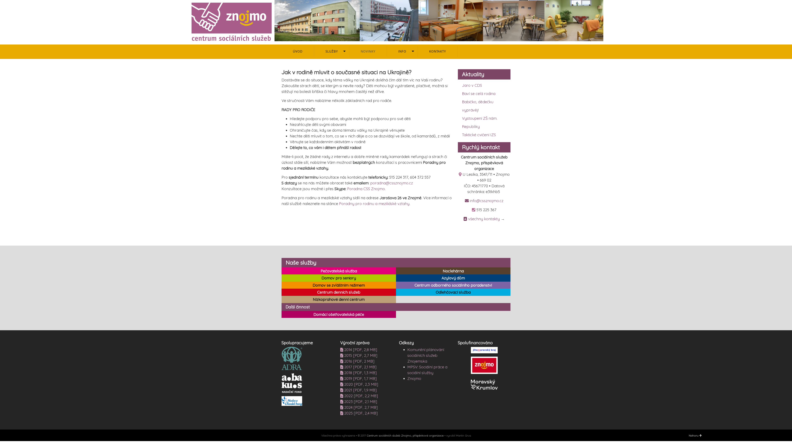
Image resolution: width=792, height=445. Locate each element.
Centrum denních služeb (338, 292)
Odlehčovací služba (453, 292)
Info (402, 51)
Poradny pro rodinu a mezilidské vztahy (374, 203)
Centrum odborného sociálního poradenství (453, 285)
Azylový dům (453, 278)
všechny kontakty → (485, 218)
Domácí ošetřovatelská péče (339, 314)
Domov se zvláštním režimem (339, 285)
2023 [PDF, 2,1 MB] (360, 401)
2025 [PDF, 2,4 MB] (360, 413)
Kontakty (437, 51)
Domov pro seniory (339, 278)
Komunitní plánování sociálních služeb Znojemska (425, 355)
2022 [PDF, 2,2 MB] (360, 395)
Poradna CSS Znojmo (366, 188)
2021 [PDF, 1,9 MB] (360, 390)
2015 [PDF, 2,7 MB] (360, 355)
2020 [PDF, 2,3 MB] (360, 384)
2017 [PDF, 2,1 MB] (359, 366)
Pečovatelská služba (339, 271)
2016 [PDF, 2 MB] (358, 361)
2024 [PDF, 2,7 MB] (360, 407)
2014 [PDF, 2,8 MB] (360, 349)
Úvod (298, 51)
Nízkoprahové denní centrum (339, 299)
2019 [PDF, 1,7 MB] (360, 378)
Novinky (368, 51)
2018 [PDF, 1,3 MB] (360, 372)
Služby (331, 51)
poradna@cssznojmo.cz (391, 182)
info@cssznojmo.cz (486, 200)
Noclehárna (453, 271)
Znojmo (414, 378)
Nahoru (694, 435)
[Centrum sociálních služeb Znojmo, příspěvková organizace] (396, 20)
